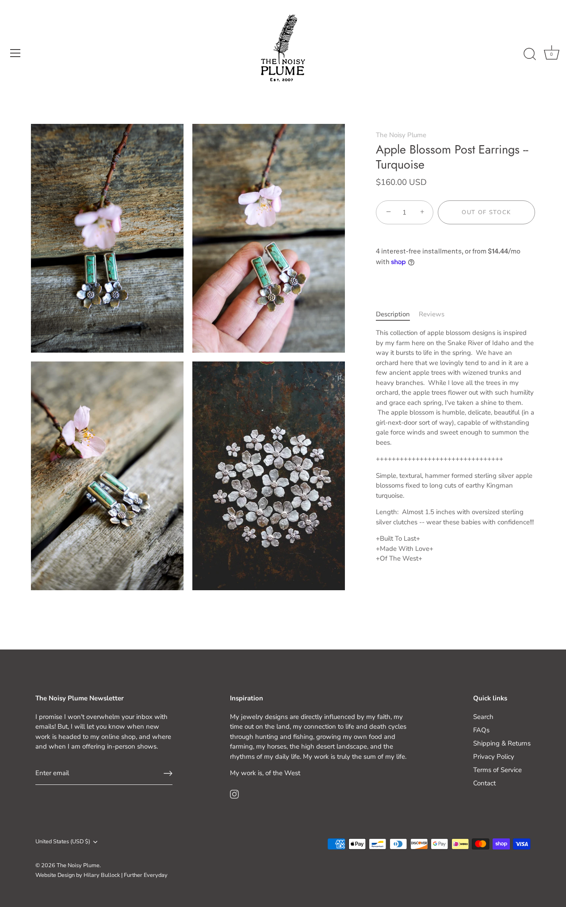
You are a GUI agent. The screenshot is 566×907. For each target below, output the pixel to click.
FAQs (481, 730)
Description (393, 314)
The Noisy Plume (401, 135)
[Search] (529, 54)
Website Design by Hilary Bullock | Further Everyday (101, 875)
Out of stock (486, 212)
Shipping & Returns (502, 743)
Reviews (431, 314)
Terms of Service (497, 769)
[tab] (397, 314)
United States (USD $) (62, 842)
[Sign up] (168, 773)
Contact (484, 783)
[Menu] (15, 53)
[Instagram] (234, 793)
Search (483, 716)
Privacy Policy (493, 756)
